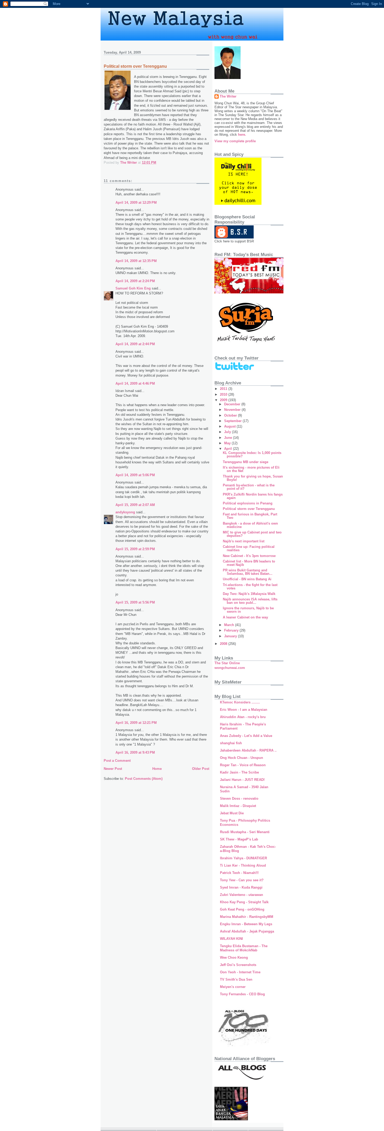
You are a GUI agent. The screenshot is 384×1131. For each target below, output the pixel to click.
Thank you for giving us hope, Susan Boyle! (253, 478)
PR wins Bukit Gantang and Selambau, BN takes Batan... (247, 572)
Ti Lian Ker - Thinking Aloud (243, 865)
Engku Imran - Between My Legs (246, 924)
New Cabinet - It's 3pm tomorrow (249, 556)
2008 (224, 644)
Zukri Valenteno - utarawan (241, 895)
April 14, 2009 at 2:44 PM (135, 344)
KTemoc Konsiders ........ (240, 702)
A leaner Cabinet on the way (245, 617)
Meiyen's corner (233, 987)
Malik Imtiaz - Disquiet (238, 806)
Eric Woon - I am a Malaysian (243, 710)
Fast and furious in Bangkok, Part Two (250, 516)
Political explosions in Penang (247, 503)
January (231, 636)
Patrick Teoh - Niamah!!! (239, 873)
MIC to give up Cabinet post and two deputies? (252, 534)
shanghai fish (231, 743)
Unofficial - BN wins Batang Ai (247, 579)
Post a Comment (117, 761)
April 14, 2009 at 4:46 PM (135, 383)
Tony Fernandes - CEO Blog (242, 994)
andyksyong (125, 512)
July (228, 432)
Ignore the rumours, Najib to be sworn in (248, 609)
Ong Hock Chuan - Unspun (241, 758)
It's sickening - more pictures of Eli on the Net (251, 469)
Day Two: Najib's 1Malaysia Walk (249, 594)
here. (242, 135)
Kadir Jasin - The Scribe (239, 772)
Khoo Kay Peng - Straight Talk (244, 902)
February (232, 630)
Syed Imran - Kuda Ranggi (241, 887)
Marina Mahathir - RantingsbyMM (246, 917)
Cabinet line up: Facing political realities (249, 548)
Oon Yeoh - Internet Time (240, 972)
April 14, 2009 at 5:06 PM (135, 475)
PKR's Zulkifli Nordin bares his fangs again (253, 496)
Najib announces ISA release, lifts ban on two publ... (250, 601)
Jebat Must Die (232, 813)
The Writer (228, 96)
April (228, 449)
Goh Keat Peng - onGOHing (242, 909)
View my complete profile (235, 141)
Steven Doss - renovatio (239, 798)
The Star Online (227, 663)
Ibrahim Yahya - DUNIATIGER (243, 858)
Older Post (200, 769)
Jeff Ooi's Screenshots (238, 965)
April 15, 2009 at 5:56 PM (135, 602)
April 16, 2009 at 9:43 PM (135, 752)
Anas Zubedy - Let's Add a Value (246, 736)
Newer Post (113, 769)
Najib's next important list (243, 541)
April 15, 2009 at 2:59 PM (135, 549)
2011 (224, 389)
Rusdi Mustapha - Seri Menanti (245, 832)
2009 (224, 400)
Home (157, 769)
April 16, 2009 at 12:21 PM (136, 723)
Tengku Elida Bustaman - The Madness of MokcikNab (243, 948)
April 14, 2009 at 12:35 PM (136, 261)
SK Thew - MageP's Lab (239, 839)
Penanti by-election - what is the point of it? (249, 487)
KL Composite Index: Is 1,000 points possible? (252, 454)
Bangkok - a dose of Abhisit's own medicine (250, 525)
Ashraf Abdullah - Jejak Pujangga (247, 931)
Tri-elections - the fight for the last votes (250, 586)
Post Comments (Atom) (143, 779)
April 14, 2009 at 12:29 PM (136, 202)
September (233, 421)
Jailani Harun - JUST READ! (242, 780)
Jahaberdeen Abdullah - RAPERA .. (248, 750)
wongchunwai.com (229, 668)
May (228, 443)
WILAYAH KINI (231, 939)
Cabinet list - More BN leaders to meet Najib (249, 563)
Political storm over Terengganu (249, 509)
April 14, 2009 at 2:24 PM (135, 281)
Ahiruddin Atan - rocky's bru (243, 717)
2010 (224, 394)
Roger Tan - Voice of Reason (243, 765)
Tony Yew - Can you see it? (242, 880)
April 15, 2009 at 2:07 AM (135, 505)
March (229, 625)
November (233, 410)
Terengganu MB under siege (245, 462)
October (231, 415)
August (230, 426)
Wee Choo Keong (234, 957)
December (232, 404)
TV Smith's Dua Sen (236, 979)
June (228, 438)
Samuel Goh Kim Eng (133, 288)
